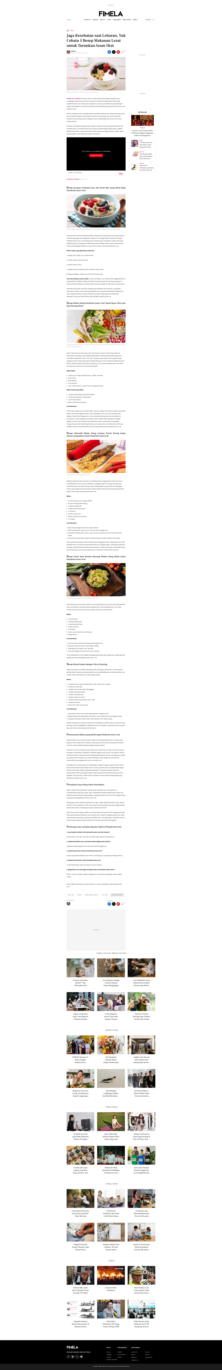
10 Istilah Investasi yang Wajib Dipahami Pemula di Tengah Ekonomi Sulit (80, 1136)
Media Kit (120, 1352)
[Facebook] (68, 1356)
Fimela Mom (112, 1184)
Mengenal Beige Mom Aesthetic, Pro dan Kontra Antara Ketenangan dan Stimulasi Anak (111, 1247)
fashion (95, 19)
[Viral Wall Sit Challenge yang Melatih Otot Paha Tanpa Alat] (134, 167)
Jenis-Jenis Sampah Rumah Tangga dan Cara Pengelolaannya (142, 1170)
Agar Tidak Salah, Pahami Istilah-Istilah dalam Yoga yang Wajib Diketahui (111, 1136)
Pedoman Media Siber (112, 1359)
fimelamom (117, 19)
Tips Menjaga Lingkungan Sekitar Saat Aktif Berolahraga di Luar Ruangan (111, 1093)
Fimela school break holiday (112, 953)
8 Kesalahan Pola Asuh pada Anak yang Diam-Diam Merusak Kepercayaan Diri (80, 1213)
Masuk (148, 20)
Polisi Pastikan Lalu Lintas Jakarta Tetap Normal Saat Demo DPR (141, 1290)
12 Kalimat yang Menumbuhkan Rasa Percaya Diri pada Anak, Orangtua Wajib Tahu (141, 1213)
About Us (109, 1352)
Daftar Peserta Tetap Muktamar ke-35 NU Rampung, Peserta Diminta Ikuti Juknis (141, 1324)
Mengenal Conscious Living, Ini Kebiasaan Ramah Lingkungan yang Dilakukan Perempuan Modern (80, 1093)
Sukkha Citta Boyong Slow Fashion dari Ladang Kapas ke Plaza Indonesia (141, 1059)
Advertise (109, 1357)
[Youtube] (81, 1356)
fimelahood (127, 19)
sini (69, 887)
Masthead (109, 1354)
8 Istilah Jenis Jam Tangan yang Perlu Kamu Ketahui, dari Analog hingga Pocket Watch (80, 1170)
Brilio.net (147, 1354)
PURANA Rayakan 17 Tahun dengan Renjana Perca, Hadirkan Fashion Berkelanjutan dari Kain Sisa (80, 1059)
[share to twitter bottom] (114, 904)
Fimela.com (134, 1357)
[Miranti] (69, 52)
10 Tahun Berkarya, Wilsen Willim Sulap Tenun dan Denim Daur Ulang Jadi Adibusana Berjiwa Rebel (141, 1093)
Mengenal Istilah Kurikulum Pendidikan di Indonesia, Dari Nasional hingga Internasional (111, 1170)
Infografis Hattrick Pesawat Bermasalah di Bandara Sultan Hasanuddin (80, 1324)
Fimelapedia (112, 1107)
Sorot (112, 1261)
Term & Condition (122, 1354)
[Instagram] (72, 1356)
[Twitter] (77, 1356)
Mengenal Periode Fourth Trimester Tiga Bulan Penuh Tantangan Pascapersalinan (80, 1247)
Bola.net (133, 1354)
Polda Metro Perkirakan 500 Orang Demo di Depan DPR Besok (111, 1324)
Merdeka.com (134, 1360)
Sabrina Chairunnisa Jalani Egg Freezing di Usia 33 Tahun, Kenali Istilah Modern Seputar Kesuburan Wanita (141, 1136)
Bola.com (147, 1352)
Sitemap (120, 1357)
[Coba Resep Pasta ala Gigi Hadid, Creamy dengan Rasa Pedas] (134, 144)
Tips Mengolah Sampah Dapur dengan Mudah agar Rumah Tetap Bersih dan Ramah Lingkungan (111, 1059)
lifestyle (87, 19)
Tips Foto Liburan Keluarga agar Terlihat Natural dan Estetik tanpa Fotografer (141, 1016)
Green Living (111, 1030)
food (109, 19)
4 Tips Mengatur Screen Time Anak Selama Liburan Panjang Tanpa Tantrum (111, 1016)
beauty (102, 19)
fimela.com (104, 1366)
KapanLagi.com (148, 1357)
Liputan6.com (134, 1352)
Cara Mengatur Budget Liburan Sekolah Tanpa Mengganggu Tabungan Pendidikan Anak (111, 982)
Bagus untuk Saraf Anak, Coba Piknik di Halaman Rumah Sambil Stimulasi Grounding (80, 1016)
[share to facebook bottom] (109, 904)
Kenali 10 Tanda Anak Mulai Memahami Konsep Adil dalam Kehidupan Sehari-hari (141, 1247)
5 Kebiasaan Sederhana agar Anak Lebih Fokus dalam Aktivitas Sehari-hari (111, 1213)
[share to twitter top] (114, 52)
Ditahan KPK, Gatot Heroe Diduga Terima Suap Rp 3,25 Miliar (80, 1290)
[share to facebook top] (109, 52)
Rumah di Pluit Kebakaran (111, 1289)
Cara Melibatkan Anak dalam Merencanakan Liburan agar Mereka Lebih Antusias (141, 982)
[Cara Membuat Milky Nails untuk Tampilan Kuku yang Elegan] (134, 155)
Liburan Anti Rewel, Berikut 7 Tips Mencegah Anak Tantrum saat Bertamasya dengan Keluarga (80, 982)
